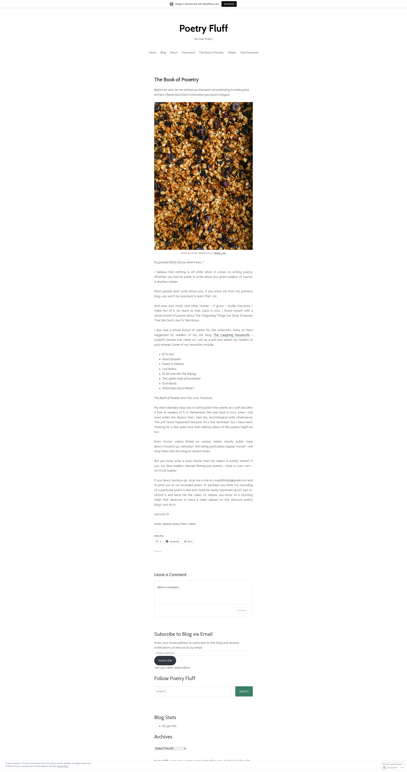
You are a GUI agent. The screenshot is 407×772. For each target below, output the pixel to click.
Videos (232, 52)
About (173, 52)
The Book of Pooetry (211, 52)
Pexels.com (220, 253)
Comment (242, 610)
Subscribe (165, 660)
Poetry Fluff (203, 28)
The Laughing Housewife (231, 335)
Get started (229, 4)
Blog (163, 52)
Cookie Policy (63, 766)
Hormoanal (188, 52)
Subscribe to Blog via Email (183, 634)
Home (152, 52)
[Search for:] (192, 691)
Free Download (249, 52)
